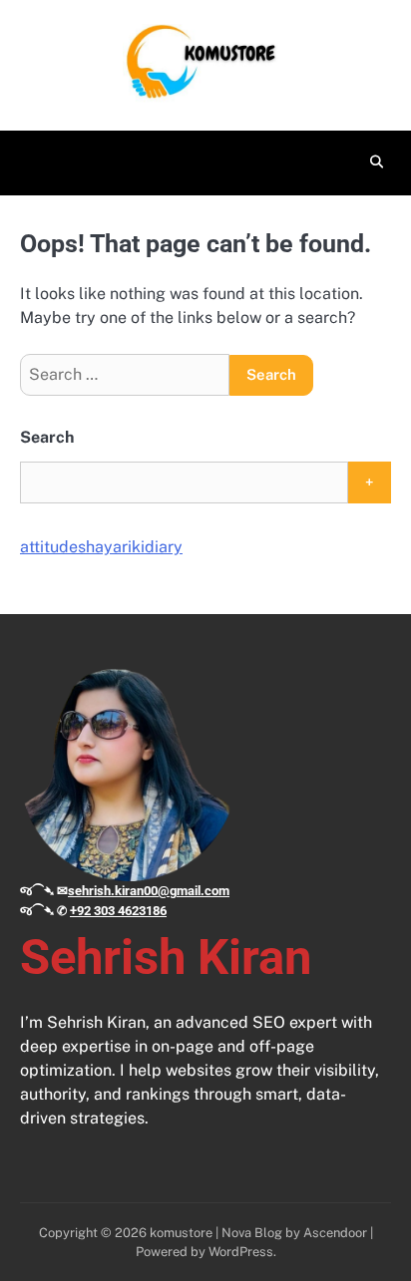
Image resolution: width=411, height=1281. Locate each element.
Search (47, 437)
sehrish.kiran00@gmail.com (148, 890)
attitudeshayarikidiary (101, 546)
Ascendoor (335, 1232)
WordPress (240, 1251)
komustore (181, 1232)
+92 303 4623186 (118, 910)
